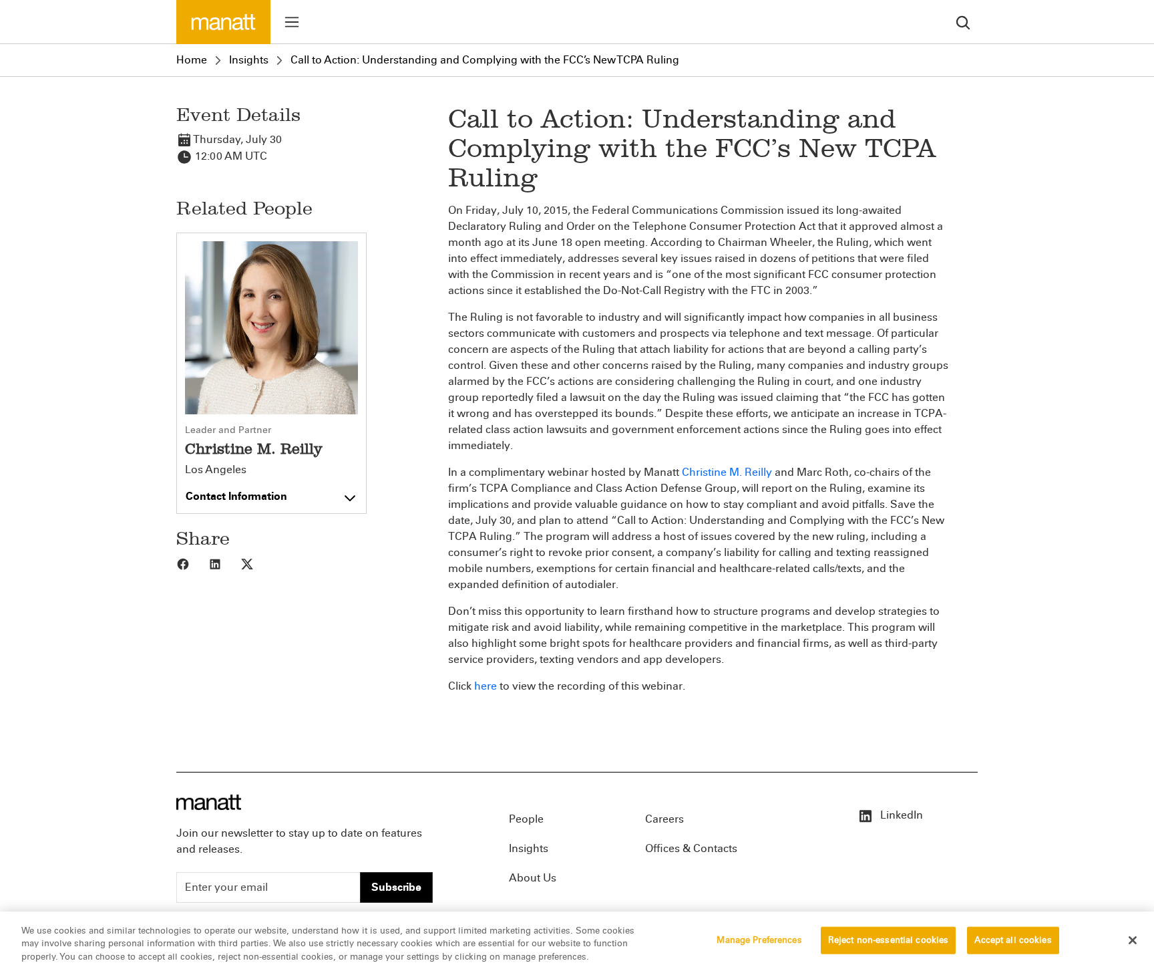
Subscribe (396, 887)
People (526, 819)
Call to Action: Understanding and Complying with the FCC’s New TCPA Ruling (485, 59)
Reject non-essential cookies (888, 939)
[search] (963, 21)
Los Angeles (215, 469)
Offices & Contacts (691, 848)
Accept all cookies (1012, 939)
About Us (532, 877)
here (485, 686)
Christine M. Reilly (727, 472)
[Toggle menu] (292, 22)
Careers (664, 819)
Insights (248, 59)
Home (191, 59)
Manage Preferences (759, 939)
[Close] (1132, 940)
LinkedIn (900, 815)
